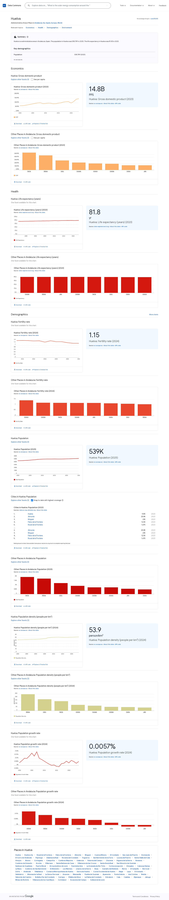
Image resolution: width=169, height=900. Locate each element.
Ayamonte (107, 874)
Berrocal (145, 869)
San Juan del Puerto (130, 855)
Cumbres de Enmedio (23, 863)
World (60, 23)
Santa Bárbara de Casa (65, 863)
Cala (118, 877)
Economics (30, 28)
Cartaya (61, 877)
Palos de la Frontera (35, 522)
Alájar (121, 871)
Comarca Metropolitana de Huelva (59, 871)
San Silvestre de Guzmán (126, 863)
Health (40, 28)
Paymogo (39, 858)
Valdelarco (19, 874)
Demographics (52, 28)
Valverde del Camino (23, 877)
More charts (153, 314)
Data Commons (14, 5)
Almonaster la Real (34, 874)
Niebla (143, 874)
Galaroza (80, 860)
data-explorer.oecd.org (26, 212)
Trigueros (86, 858)
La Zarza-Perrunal (52, 874)
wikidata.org (32, 510)
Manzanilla (77, 874)
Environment (67, 28)
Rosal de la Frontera (35, 525)
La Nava (18, 869)
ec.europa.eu (18, 59)
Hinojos (18, 860)
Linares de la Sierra (83, 869)
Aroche (39, 863)
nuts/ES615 (154, 18)
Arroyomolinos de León (59, 866)
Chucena (109, 860)
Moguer (31, 519)
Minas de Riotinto (22, 880)
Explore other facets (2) (20, 620)
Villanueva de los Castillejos (43, 880)
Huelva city (28, 855)
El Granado (139, 871)
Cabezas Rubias (143, 866)
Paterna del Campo (94, 860)
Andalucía (38, 23)
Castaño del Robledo (110, 869)
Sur (44, 23)
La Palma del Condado (93, 877)
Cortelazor (62, 880)
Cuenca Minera (100, 855)
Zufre (17, 871)
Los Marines (67, 869)
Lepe (129, 871)
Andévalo (27, 871)
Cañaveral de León (97, 880)
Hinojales (130, 866)
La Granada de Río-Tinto (96, 866)
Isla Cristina (132, 874)
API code (27, 123)
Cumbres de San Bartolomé (35, 869)
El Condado (114, 855)
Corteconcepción (116, 866)
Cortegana (38, 860)
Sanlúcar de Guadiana (23, 866)
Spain (48, 23)
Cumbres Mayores (66, 860)
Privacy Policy (155, 896)
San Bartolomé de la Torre (103, 858)
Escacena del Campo (78, 880)
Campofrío (50, 860)
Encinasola (145, 855)
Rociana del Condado (70, 858)
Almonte (31, 517)
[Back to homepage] (4, 5)
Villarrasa (49, 863)
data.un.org (23, 510)
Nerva (124, 869)
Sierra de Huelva (83, 871)
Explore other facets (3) (20, 79)
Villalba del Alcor (74, 877)
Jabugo (148, 877)
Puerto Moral (41, 866)
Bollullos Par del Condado (45, 877)
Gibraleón (109, 877)
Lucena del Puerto (124, 858)
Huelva (30, 514)
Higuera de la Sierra (124, 860)
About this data (34, 89)
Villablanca (39, 871)
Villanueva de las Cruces (87, 863)
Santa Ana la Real (106, 863)
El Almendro (54, 869)
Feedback (162, 5)
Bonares (139, 860)
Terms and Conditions (140, 896)
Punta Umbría (119, 874)
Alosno (27, 860)
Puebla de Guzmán (92, 874)
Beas (96, 869)
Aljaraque (137, 877)
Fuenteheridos (77, 866)
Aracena (66, 874)
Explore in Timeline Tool (41, 123)
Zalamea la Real (52, 858)
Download (19, 123)
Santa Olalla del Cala (142, 858)
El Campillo (134, 869)
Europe (54, 23)
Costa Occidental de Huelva (104, 871)
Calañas (127, 877)
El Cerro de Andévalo (23, 858)
